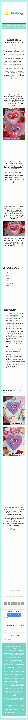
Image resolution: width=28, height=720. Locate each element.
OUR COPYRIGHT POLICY (14, 597)
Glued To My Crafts (14, 13)
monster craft (20, 165)
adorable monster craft (17, 208)
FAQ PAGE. (15, 78)
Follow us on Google (14, 614)
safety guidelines (10, 55)
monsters (13, 509)
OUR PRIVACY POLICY (14, 591)
